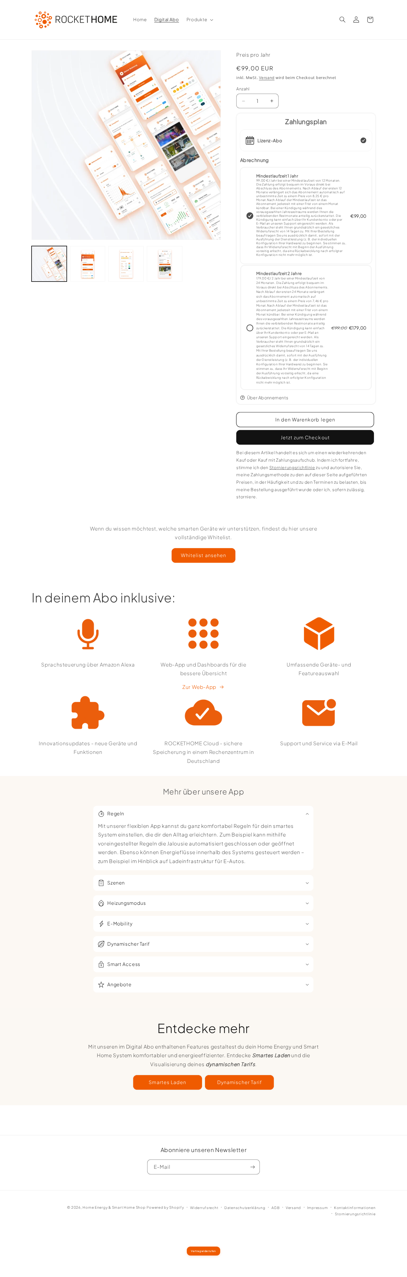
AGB (275, 1207)
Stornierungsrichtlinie (355, 1214)
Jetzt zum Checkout (305, 437)
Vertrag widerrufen (203, 1251)
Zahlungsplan (306, 122)
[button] (199, 19)
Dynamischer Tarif (239, 1082)
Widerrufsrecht (204, 1207)
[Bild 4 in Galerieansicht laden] (164, 264)
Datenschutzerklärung (244, 1207)
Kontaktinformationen (355, 1207)
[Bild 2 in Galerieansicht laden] (87, 264)
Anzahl (243, 88)
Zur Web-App (199, 687)
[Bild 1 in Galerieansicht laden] (49, 264)
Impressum (317, 1207)
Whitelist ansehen (203, 555)
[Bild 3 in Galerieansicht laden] (126, 264)
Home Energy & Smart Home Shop (114, 1207)
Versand (266, 77)
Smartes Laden (167, 1082)
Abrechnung (254, 160)
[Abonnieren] (253, 1167)
